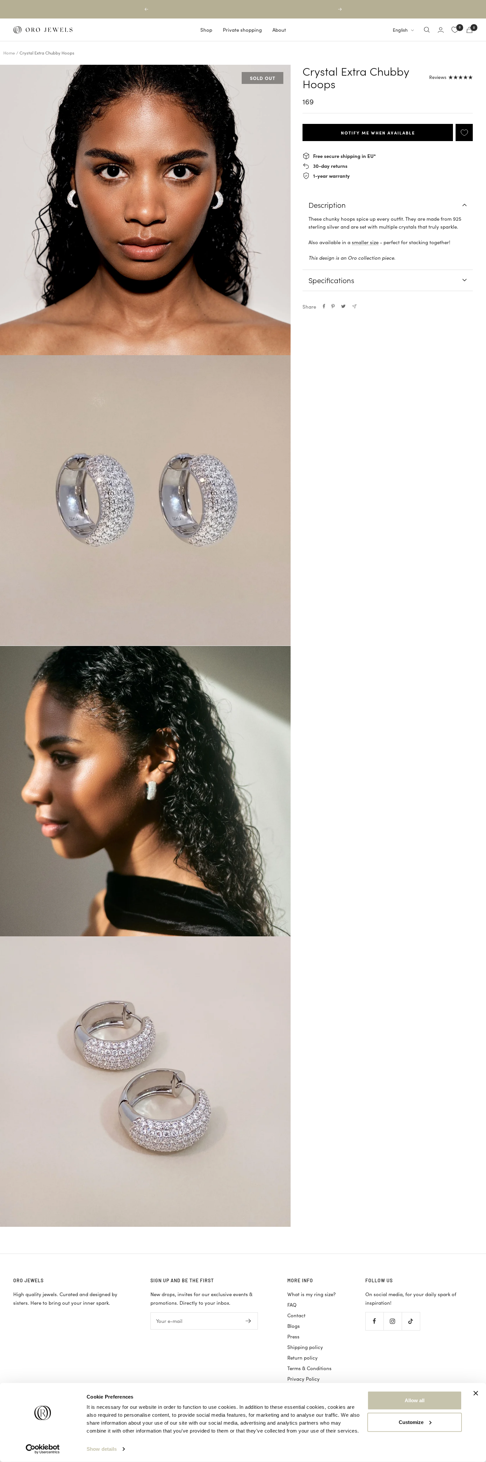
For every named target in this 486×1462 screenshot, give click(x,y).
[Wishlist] (455, 29)
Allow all (415, 1400)
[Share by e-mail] (354, 306)
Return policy (302, 1357)
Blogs (293, 1326)
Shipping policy (305, 1347)
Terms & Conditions (309, 1368)
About (279, 29)
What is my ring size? (311, 1294)
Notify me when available (378, 132)
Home (9, 53)
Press (293, 1336)
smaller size (365, 242)
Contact (296, 1315)
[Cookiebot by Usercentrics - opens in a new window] (43, 1449)
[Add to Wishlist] (464, 132)
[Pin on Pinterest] (333, 306)
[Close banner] (475, 1393)
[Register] (248, 1321)
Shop (206, 29)
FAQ (292, 1304)
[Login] (441, 30)
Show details (102, 1449)
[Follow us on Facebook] (374, 1321)
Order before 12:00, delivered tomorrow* (243, 9)
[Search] (427, 30)
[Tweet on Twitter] (343, 306)
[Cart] (469, 30)
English (400, 30)
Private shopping (242, 29)
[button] (145, 210)
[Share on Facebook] (324, 306)
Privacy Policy (303, 1378)
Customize (411, 1422)
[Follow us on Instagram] (393, 1321)
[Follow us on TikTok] (411, 1321)
